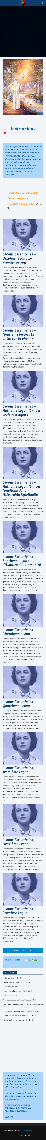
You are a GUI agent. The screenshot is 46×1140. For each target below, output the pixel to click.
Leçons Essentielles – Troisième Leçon (19, 770)
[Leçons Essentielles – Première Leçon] (23, 889)
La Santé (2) (7, 995)
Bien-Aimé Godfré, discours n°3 (15, 1020)
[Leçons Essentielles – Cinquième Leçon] (23, 610)
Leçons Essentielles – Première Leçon (19, 911)
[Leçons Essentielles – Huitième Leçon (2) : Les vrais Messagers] (23, 386)
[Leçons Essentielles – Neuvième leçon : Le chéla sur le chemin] (23, 310)
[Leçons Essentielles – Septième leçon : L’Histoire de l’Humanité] (23, 537)
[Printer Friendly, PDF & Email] (31, 959)
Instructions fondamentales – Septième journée (21, 1004)
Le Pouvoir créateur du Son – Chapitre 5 (18, 1011)
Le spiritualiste (8, 987)
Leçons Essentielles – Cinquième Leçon (19, 632)
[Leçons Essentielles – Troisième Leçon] (23, 748)
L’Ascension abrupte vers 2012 (15, 991)
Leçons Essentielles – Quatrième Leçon (19, 704)
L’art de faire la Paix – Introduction (16, 982)
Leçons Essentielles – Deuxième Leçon (19, 842)
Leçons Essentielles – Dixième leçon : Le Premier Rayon (19, 258)
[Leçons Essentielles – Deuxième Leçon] (23, 820)
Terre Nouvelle (26, 1130)
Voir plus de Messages (23, 950)
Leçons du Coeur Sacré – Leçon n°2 (16, 1015)
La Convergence (9, 978)
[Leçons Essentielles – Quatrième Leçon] (23, 682)
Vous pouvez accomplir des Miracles (17, 1000)
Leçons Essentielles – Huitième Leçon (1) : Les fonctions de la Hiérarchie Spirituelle (22, 488)
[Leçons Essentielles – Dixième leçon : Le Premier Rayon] (23, 234)
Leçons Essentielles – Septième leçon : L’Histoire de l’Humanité (22, 561)
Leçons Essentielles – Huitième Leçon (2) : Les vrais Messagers (22, 410)
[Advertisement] (23, 31)
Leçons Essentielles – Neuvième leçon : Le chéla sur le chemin (19, 334)
